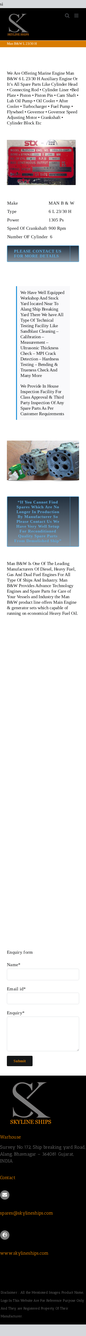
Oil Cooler (45, 100)
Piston (25, 95)
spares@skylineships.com (26, 1213)
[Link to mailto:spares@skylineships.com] (5, 1195)
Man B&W (17, 563)
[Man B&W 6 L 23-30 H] (41, 142)
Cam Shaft (66, 95)
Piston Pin (44, 95)
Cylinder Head (64, 84)
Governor (35, 111)
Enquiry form (20, 952)
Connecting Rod (24, 89)
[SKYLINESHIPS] (31, 1081)
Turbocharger (35, 106)
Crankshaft (51, 117)
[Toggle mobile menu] (76, 15)
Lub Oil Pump (19, 100)
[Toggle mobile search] (67, 15)
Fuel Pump (60, 106)
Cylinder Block (20, 122)
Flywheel (16, 111)
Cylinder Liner (55, 89)
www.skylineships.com (24, 1253)
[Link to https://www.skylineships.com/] (5, 1235)
